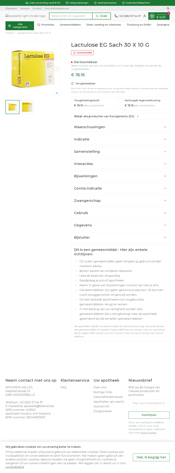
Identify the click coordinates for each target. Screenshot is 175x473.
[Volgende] (56, 68)
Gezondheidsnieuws (57, 8)
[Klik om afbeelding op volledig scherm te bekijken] (33, 69)
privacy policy (149, 432)
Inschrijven (149, 415)
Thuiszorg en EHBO (138, 24)
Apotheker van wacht (108, 401)
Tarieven (25, 8)
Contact (37, 8)
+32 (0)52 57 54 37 (31, 402)
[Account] (144, 16)
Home (9, 32)
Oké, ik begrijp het (151, 457)
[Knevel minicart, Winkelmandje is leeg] (152, 16)
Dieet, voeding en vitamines (103, 24)
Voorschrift (101, 406)
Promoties (47, 24)
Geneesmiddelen (70, 24)
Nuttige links (102, 392)
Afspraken (11, 8)
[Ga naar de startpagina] (25, 16)
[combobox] (70, 16)
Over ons (99, 387)
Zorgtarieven (102, 411)
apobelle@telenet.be (39, 406)
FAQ (63, 387)
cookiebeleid (14, 467)
